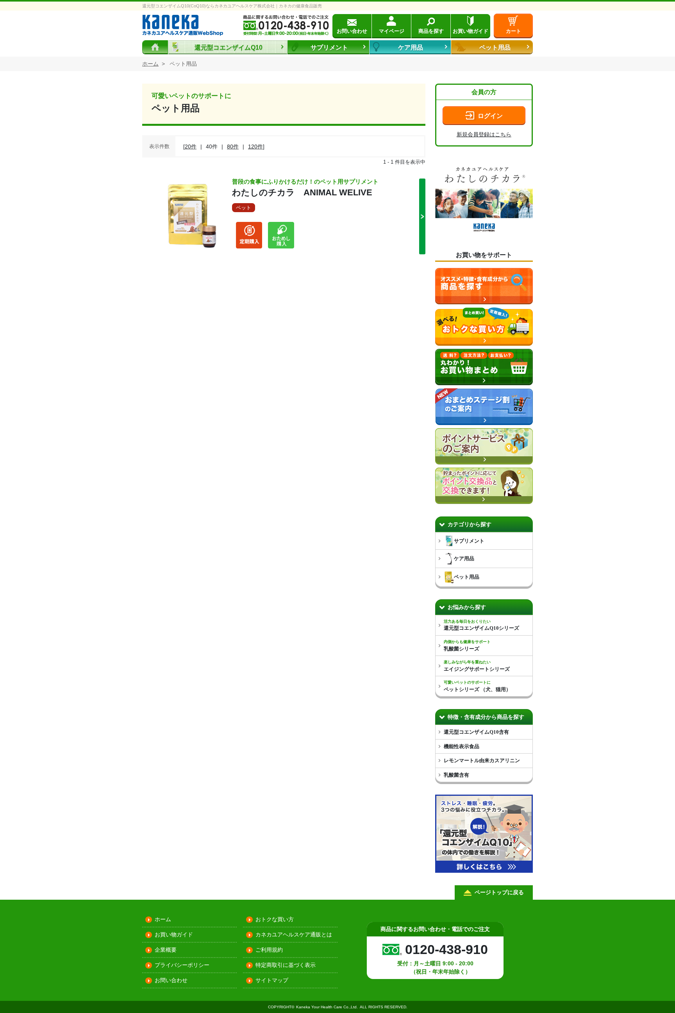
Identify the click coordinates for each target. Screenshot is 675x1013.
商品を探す (431, 31)
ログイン (490, 116)
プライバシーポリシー (182, 965)
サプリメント (329, 47)
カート (513, 31)
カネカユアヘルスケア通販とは (293, 934)
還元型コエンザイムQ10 (228, 47)
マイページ (391, 31)
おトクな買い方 (274, 919)
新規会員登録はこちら (484, 134)
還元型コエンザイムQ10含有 (476, 732)
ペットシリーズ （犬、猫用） (477, 686)
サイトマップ (271, 980)
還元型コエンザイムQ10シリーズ (481, 625)
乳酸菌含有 (456, 775)
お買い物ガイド (470, 31)
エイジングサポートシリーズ (477, 666)
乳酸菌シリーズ (467, 646)
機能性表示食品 (461, 746)
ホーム (163, 919)
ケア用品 (410, 47)
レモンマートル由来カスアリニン (482, 760)
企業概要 (166, 950)
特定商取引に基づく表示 (285, 965)
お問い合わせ (352, 31)
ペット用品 (495, 47)
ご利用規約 (269, 950)
